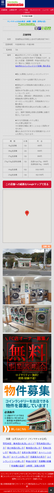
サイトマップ (21, 484)
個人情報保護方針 (7, 484)
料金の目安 (31, 461)
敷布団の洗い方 (33, 448)
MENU (3, 4)
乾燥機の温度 (17, 466)
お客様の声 (13, 10)
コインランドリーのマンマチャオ (13, 474)
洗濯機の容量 (45, 461)
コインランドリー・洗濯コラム (29, 479)
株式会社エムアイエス (37, 484)
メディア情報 (23, 10)
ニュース (45, 10)
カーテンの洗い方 (19, 457)
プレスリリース (35, 10)
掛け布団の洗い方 (15, 448)
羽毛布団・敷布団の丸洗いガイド (18, 443)
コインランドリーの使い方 (32, 476)
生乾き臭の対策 (29, 452)
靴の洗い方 (14, 452)
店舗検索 (4, 10)
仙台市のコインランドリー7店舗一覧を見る (32, 66)
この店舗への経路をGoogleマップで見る (27, 184)
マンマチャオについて (38, 474)
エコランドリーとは (12, 476)
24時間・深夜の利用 (35, 466)
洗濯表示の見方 (37, 457)
